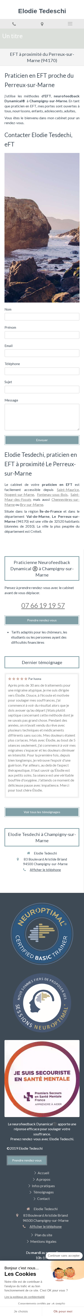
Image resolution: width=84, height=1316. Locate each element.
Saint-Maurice (68, 489)
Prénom (10, 327)
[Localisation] (42, 24)
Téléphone (12, 364)
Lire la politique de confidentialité (24, 1297)
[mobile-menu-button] (70, 23)
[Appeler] (14, 24)
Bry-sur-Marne (31, 504)
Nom (7, 309)
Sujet (8, 382)
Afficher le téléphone (45, 870)
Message (11, 400)
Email (8, 346)
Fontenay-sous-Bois (52, 494)
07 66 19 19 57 (43, 605)
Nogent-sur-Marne (19, 494)
